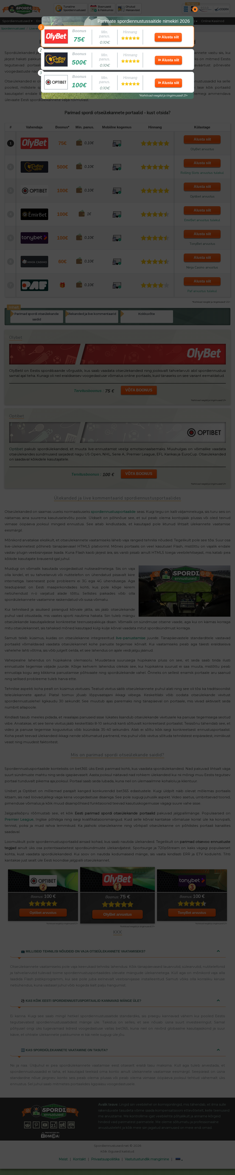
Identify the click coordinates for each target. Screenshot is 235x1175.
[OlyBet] (54, 36)
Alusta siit (170, 37)
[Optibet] (54, 82)
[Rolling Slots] (54, 59)
